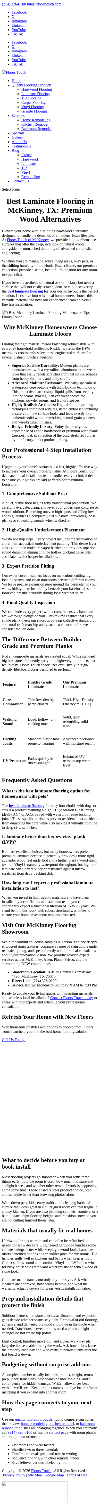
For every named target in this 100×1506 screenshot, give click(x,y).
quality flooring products (34, 1419)
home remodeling (34, 1424)
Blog (15, 150)
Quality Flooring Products (31, 85)
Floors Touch (41, 1471)
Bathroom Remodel (36, 129)
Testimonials (21, 146)
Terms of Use (77, 1475)
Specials (18, 133)
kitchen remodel (62, 1424)
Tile (24, 168)
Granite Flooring (34, 111)
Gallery (17, 137)
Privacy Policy (14, 1475)
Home (16, 81)
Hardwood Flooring (36, 89)
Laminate (28, 164)
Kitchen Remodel (34, 124)
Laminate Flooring (35, 94)
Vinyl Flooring (32, 107)
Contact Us (20, 181)
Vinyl (25, 172)
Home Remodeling (35, 120)
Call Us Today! (13, 1040)
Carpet (26, 155)
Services (18, 116)
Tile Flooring (31, 98)
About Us (19, 142)
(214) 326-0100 (14, 4)
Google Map (54, 1475)
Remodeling (30, 177)
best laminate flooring (25, 291)
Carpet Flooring (33, 102)
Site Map (35, 1475)
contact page (58, 1432)
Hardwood (29, 159)
